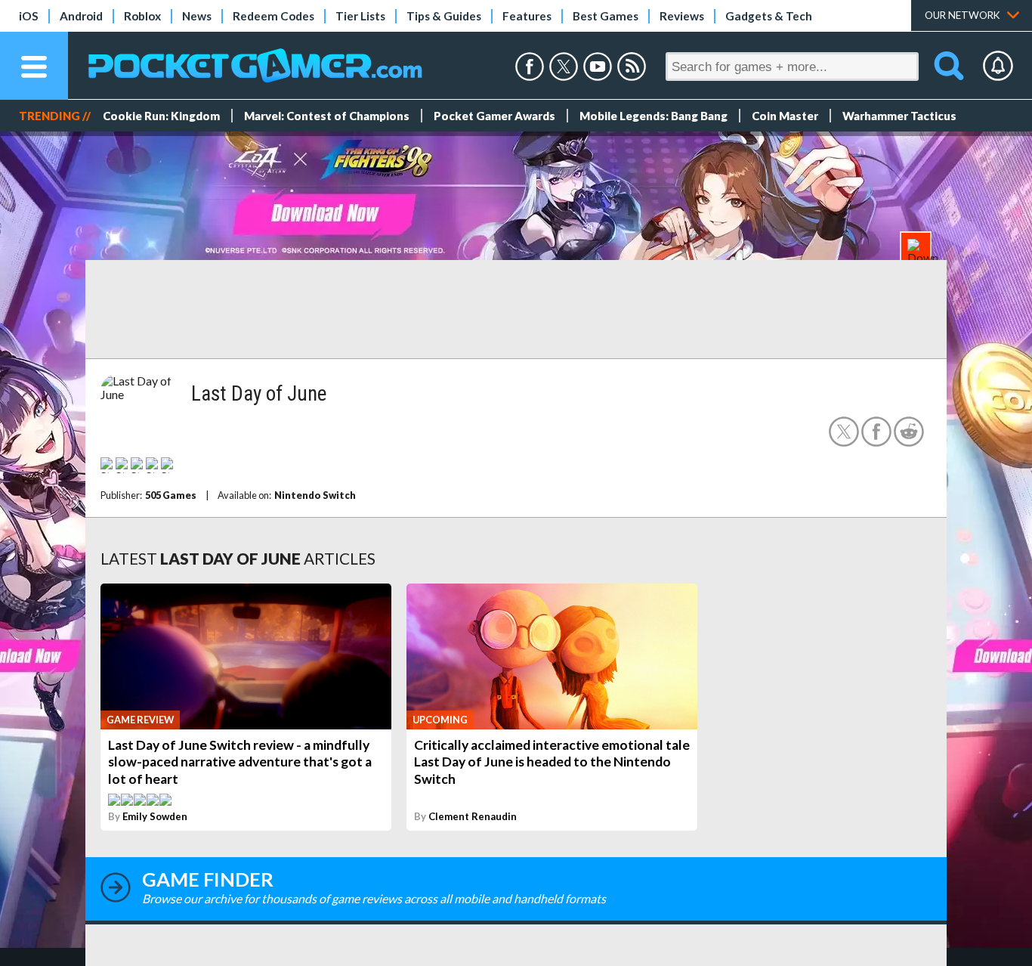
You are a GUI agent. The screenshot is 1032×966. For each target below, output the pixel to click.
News (197, 16)
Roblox (142, 16)
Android (81, 16)
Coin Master (785, 115)
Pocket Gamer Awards (494, 115)
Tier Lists (360, 16)
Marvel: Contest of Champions (326, 115)
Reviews (682, 16)
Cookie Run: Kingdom (161, 115)
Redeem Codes (273, 16)
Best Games (605, 16)
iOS (29, 16)
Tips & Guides (443, 16)
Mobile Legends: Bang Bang (653, 115)
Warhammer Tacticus (899, 115)
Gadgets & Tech (768, 16)
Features (527, 16)
